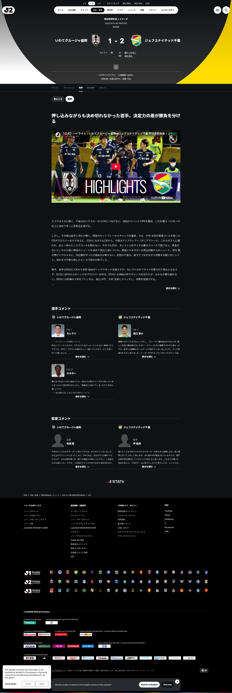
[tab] (55, 88)
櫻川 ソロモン (130, 52)
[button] (217, 10)
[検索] (226, 10)
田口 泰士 (129, 56)
